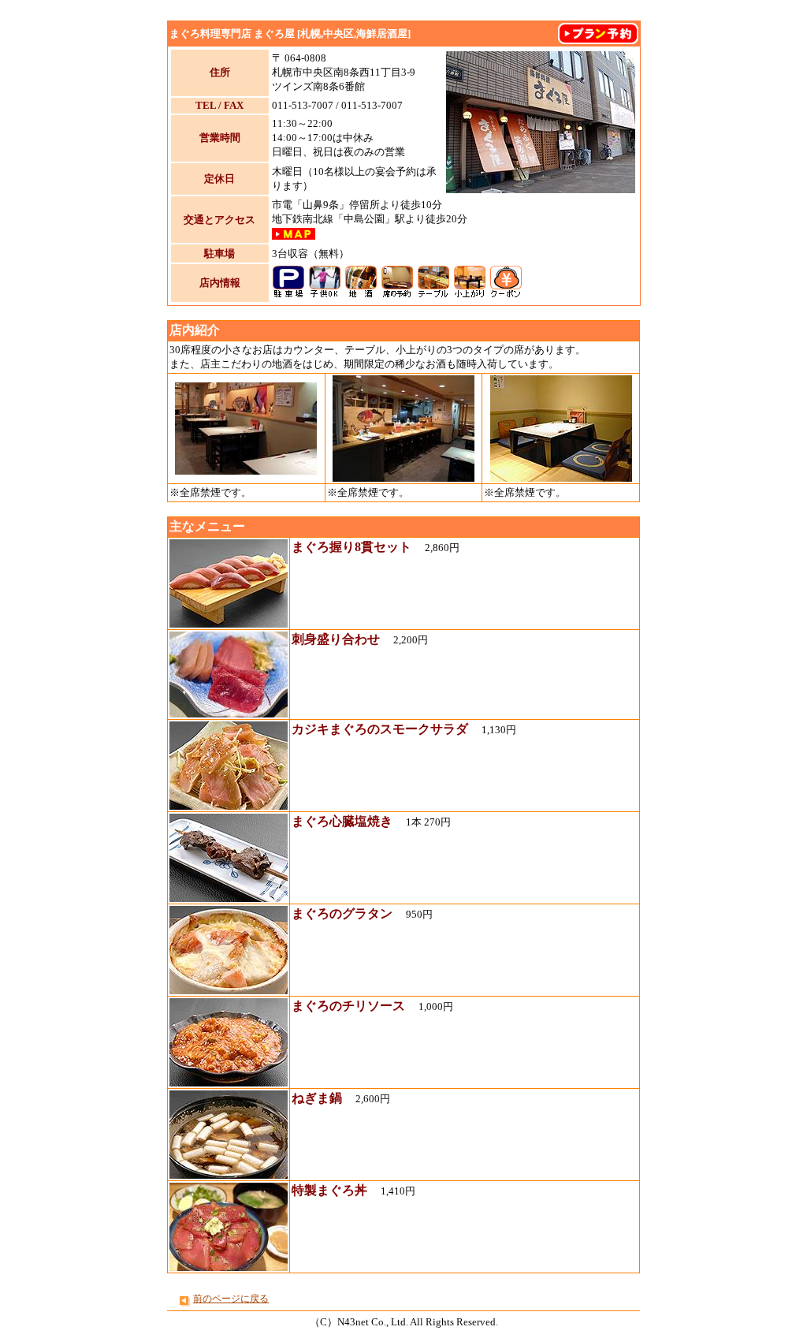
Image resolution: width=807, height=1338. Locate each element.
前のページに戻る (231, 1298)
